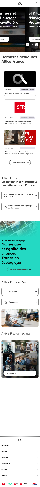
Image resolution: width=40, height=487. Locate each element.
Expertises (13, 302)
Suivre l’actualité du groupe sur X (21, 195)
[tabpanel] (20, 29)
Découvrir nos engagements (19, 269)
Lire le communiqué (13, 39)
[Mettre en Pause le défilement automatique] (32, 45)
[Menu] (2, 3)
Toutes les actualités (18, 162)
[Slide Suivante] (37, 45)
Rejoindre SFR (11, 373)
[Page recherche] (35, 3)
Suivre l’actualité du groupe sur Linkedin (20, 207)
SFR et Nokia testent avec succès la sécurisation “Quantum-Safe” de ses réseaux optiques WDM (18, 122)
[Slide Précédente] (27, 45)
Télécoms (13, 291)
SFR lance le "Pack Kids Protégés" (17, 93)
